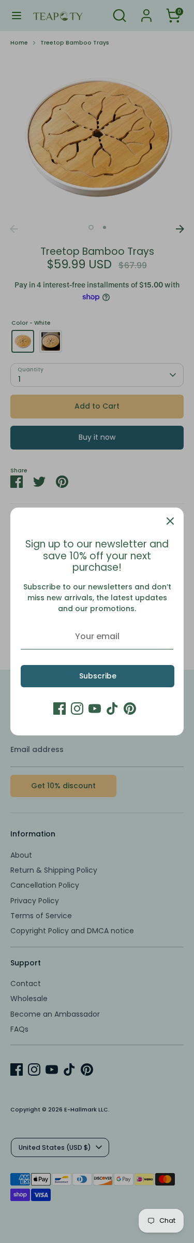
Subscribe (97, 676)
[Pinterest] (130, 708)
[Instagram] (77, 708)
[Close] (170, 521)
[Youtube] (94, 708)
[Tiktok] (112, 708)
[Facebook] (59, 708)
